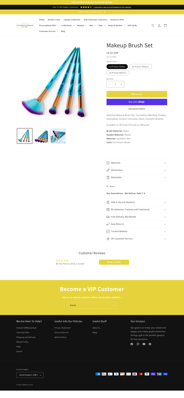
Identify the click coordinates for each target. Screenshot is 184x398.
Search (19, 351)
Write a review (114, 262)
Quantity (110, 79)
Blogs (95, 332)
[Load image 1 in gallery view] (24, 136)
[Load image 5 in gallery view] (58, 136)
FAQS (18, 346)
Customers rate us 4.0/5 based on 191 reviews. (112, 7)
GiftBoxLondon (27, 385)
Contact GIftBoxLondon (26, 327)
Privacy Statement (62, 327)
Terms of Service (61, 332)
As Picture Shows (117, 66)
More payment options (137, 108)
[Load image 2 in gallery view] (41, 136)
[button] (49, 25)
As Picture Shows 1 (140, 66)
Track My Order (22, 332)
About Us (96, 327)
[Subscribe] (114, 305)
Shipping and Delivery (26, 337)
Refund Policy (22, 342)
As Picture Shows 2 (118, 72)
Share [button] (112, 186)
